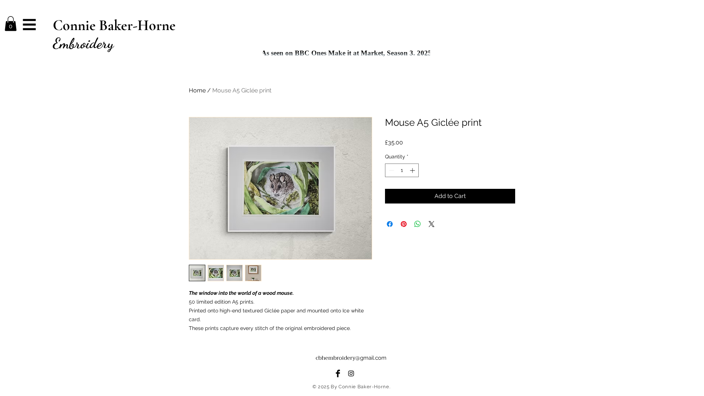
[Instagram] (351, 373)
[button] (10, 23)
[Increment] (413, 170)
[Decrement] (390, 170)
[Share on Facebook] (389, 224)
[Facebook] (338, 373)
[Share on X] (431, 224)
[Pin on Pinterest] (403, 224)
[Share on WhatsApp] (417, 224)
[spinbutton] (401, 170)
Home (197, 90)
